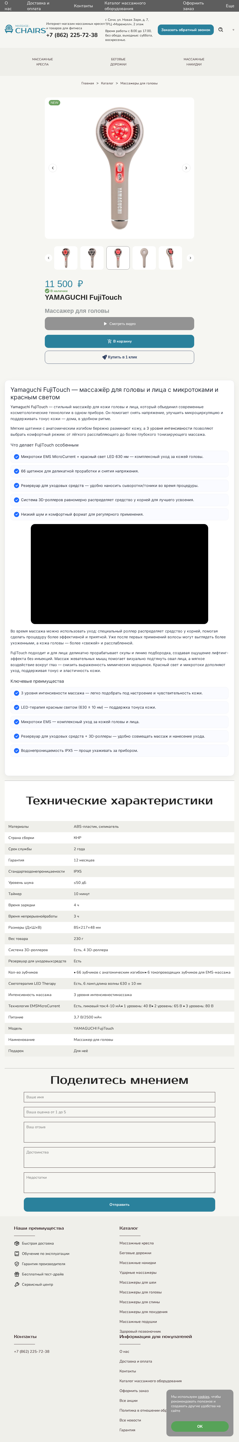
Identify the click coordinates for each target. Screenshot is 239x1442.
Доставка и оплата (38, 5)
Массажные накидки (138, 1262)
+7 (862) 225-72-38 (31, 1351)
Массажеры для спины (140, 1302)
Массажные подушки (138, 1321)
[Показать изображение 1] (65, 258)
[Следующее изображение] (186, 168)
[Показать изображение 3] (118, 258)
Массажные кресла (137, 1243)
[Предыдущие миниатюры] (48, 258)
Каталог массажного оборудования (125, 5)
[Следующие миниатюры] (190, 258)
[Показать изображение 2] (92, 258)
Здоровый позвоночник (140, 1331)
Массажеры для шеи (138, 1282)
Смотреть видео (122, 324)
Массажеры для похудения (144, 1311)
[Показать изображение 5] (170, 258)
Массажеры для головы (139, 83)
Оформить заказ (193, 5)
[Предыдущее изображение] (53, 168)
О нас (8, 5)
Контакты (83, 6)
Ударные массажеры (138, 1272)
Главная (87, 83)
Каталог (107, 83)
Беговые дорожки (135, 1253)
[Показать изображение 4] (144, 258)
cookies (203, 1396)
